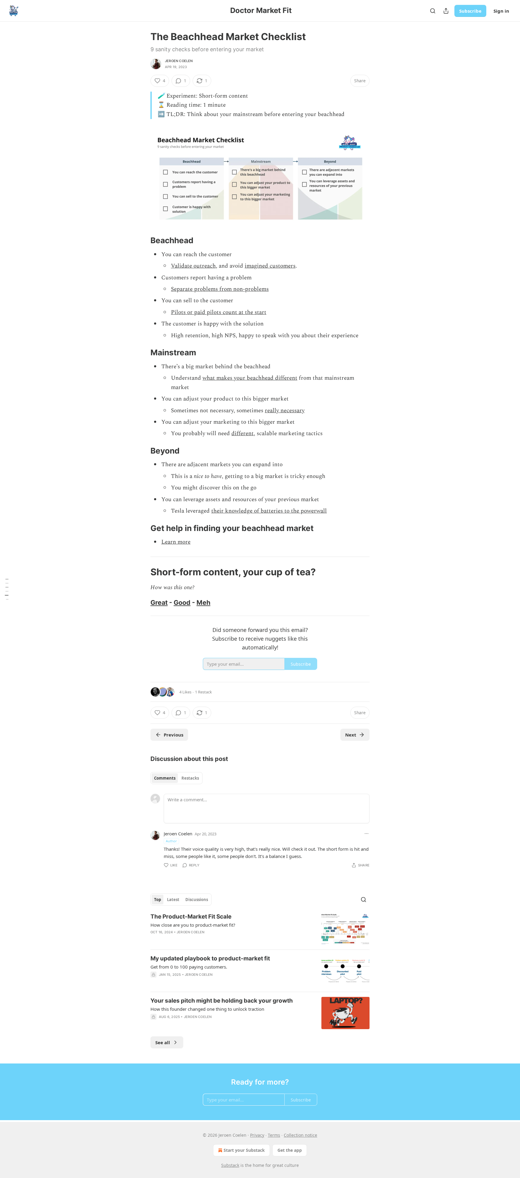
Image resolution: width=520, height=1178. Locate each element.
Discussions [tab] (196, 899)
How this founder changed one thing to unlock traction (207, 1009)
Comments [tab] (164, 778)
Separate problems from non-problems (220, 289)
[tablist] (176, 778)
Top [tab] (157, 899)
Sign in (501, 11)
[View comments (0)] (209, 1024)
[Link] (142, 240)
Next (350, 735)
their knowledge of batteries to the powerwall (269, 511)
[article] (260, 928)
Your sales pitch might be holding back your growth (221, 1000)
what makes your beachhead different (250, 378)
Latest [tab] (173, 899)
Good (182, 602)
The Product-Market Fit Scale (190, 916)
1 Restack (203, 692)
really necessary (285, 410)
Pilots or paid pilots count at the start (218, 312)
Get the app (289, 1150)
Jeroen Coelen (179, 61)
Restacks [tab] (190, 778)
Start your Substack (244, 1150)
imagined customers (270, 266)
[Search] (433, 11)
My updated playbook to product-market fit (210, 958)
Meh (203, 602)
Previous (173, 735)
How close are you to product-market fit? (192, 925)
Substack (230, 1165)
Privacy (257, 1135)
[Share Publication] (446, 11)
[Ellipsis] (366, 833)
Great (159, 602)
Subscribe (470, 11)
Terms (274, 1135)
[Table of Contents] (6, 589)
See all (162, 1042)
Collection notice (300, 1135)
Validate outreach (193, 266)
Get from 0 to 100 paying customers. (188, 967)
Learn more (175, 542)
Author (171, 841)
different (242, 433)
